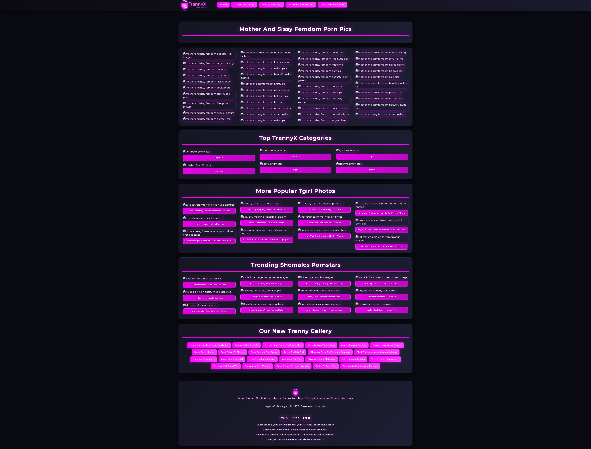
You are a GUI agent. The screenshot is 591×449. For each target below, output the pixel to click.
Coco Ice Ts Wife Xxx (204, 359)
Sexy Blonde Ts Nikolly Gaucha (293, 366)
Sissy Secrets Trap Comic (264, 352)
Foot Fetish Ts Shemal (233, 352)
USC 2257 (293, 406)
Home (223, 4)
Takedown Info (310, 406)
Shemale (295, 156)
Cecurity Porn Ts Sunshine (321, 345)
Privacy (281, 406)
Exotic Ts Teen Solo (325, 366)
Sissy (295, 170)
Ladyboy (219, 171)
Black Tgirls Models (204, 352)
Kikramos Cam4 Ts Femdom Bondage (330, 352)
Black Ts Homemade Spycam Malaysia (377, 352)
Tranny (372, 170)
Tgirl (372, 156)
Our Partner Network (332, 4)
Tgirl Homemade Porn (353, 359)
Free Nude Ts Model (232, 359)
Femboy (219, 158)
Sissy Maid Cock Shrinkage (321, 359)
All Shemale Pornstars (300, 4)
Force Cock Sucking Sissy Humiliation (209, 345)
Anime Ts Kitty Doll (294, 352)
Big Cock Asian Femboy (353, 345)
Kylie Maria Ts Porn (291, 359)
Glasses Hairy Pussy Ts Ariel (386, 345)
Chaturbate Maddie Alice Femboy (360, 366)
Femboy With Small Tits (225, 366)
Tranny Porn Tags (244, 4)
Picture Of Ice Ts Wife (246, 345)
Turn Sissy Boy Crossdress (384, 359)
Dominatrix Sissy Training (257, 366)
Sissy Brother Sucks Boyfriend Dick (283, 345)
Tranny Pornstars (271, 4)
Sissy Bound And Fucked (262, 359)
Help (324, 406)
